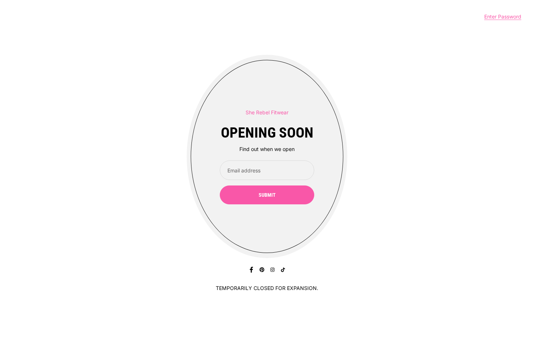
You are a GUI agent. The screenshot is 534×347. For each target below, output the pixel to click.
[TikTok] (283, 269)
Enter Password (502, 16)
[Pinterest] (262, 269)
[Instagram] (272, 269)
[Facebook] (251, 269)
